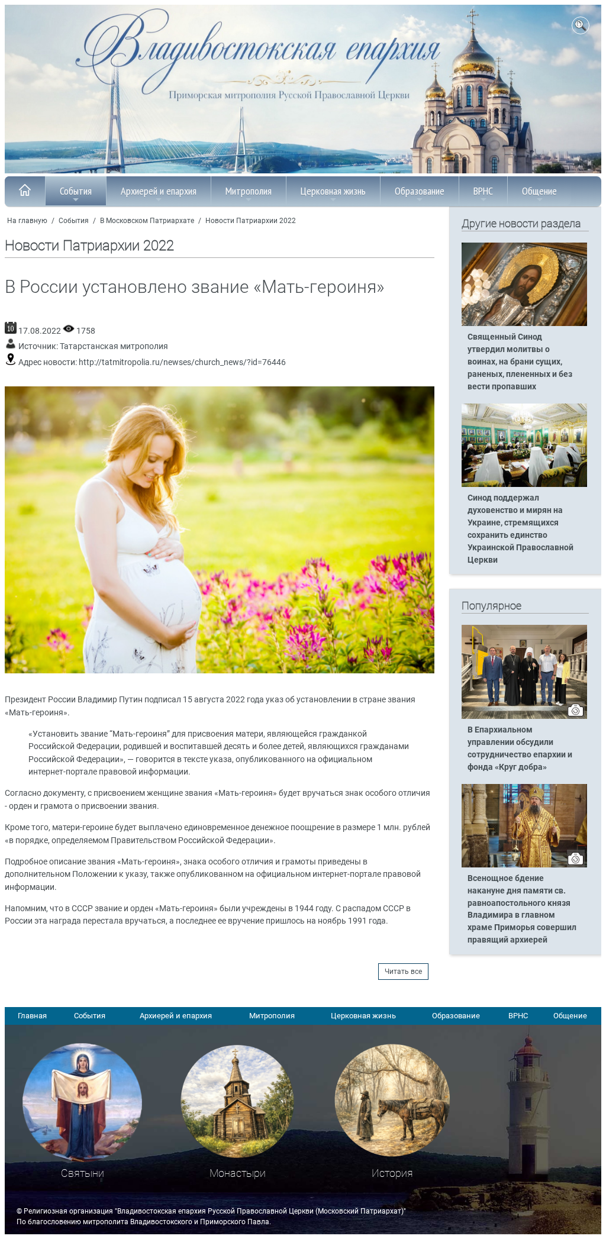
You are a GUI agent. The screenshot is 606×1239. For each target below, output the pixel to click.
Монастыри (237, 1173)
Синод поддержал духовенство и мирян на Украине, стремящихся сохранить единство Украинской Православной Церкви (520, 528)
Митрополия (248, 191)
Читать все (403, 971)
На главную (27, 221)
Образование (419, 191)
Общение (539, 191)
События (76, 191)
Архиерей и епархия (158, 191)
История (392, 1173)
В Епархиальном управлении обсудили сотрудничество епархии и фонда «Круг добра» (520, 748)
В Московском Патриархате (147, 221)
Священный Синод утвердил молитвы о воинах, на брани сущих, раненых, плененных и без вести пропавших (520, 362)
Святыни (82, 1173)
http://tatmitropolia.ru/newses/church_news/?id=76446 (182, 362)
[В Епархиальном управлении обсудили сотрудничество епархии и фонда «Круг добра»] (524, 716)
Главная (32, 1015)
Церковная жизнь (333, 191)
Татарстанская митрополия (114, 346)
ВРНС (483, 191)
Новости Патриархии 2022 (250, 221)
